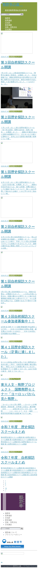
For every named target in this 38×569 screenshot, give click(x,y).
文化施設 (8, 29)
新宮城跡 (8, 25)
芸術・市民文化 (11, 27)
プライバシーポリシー (13, 535)
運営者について (11, 532)
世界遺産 (8, 20)
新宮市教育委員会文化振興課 (16, 10)
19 (6, 488)
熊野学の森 (18, 566)
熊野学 (7, 18)
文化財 (7, 23)
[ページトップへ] (2, 562)
